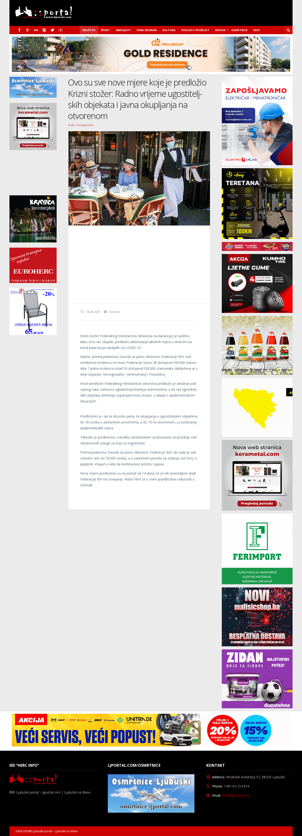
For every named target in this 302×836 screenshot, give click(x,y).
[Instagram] (44, 30)
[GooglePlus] (28, 30)
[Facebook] (19, 30)
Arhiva (220, 30)
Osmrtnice (239, 30)
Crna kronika (146, 30)
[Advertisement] (139, 264)
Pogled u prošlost (195, 30)
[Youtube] (61, 30)
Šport (105, 30)
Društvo (88, 30)
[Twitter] (52, 30)
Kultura (169, 30)
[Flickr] (36, 30)
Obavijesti (123, 30)
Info (256, 30)
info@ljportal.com (235, 795)
